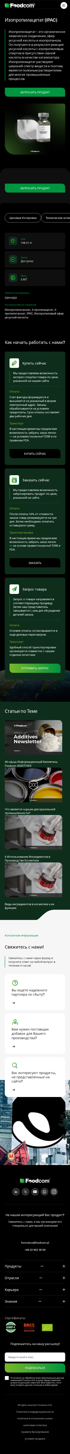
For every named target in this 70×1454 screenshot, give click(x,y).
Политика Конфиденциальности (35, 1411)
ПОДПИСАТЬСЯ (35, 1368)
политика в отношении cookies (35, 1418)
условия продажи (35, 1438)
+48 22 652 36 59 (35, 1249)
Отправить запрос (35, 668)
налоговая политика (35, 1425)
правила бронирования (35, 1432)
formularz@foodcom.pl (35, 1242)
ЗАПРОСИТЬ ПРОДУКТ (35, 92)
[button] (35, 992)
